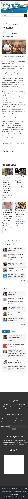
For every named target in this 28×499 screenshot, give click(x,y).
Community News (7, 406)
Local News (7, 404)
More (22, 280)
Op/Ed (17, 143)
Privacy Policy (23, 488)
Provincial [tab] (6, 331)
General (12, 143)
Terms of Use (15, 488)
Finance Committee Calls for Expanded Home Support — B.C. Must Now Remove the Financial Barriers (7, 184)
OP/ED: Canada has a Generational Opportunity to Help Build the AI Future (16, 368)
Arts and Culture (21, 404)
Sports (21, 408)
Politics (22, 143)
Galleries (7, 408)
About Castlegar (14, 494)
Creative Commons (6, 491)
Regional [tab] (13, 331)
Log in (23, 496)
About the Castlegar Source (19, 491)
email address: (5, 426)
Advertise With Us (5, 488)
